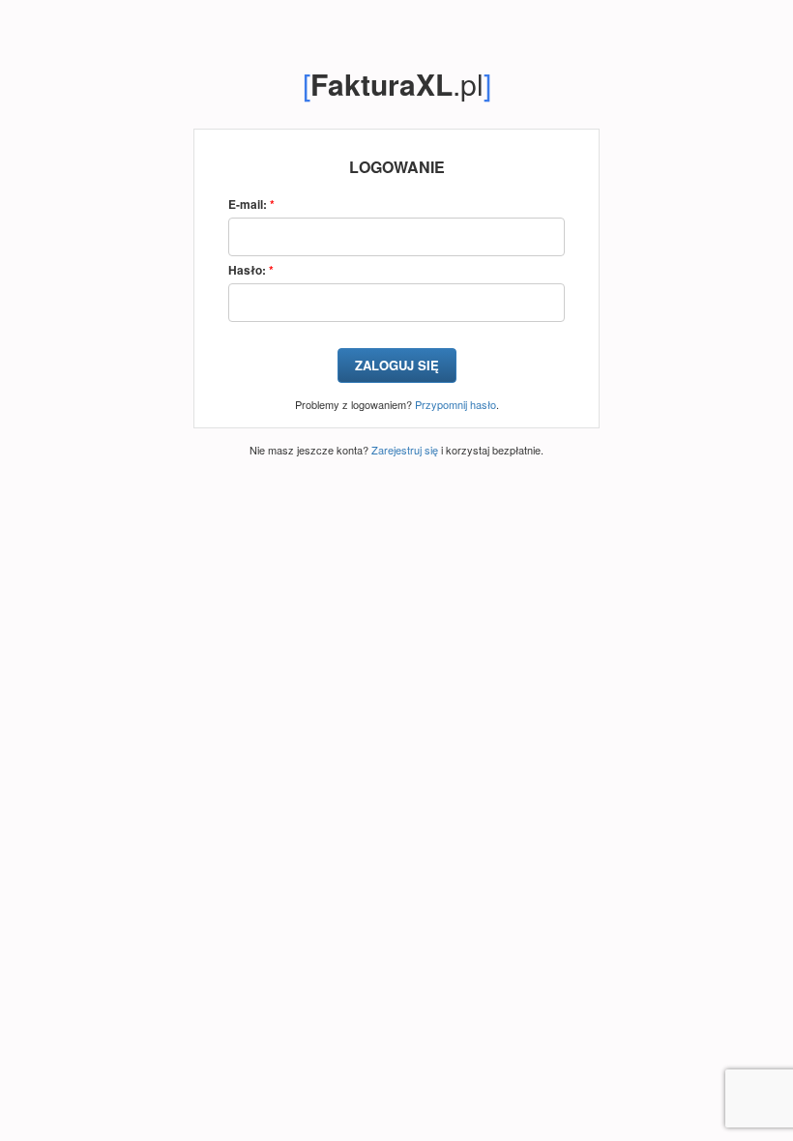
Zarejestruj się (404, 449)
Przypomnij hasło (455, 404)
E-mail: (251, 204)
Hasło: (251, 270)
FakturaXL (381, 83)
